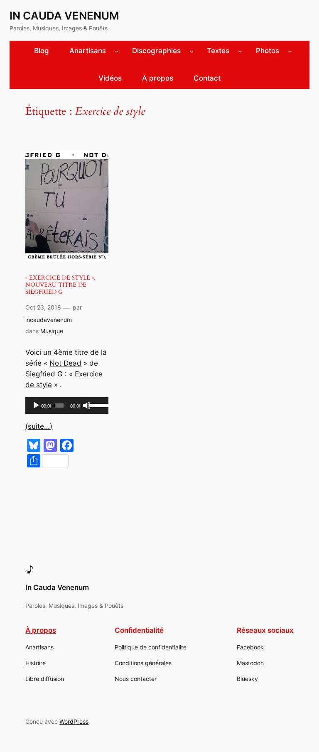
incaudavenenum (48, 319)
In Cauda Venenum (64, 15)
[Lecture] (36, 405)
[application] (66, 405)
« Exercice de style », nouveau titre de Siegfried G (60, 285)
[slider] (96, 404)
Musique (51, 330)
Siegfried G (44, 374)
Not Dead (65, 363)
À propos (40, 630)
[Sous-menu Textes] (240, 51)
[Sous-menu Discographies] (191, 51)
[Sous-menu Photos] (290, 51)
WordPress (73, 721)
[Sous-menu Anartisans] (117, 51)
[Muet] (87, 405)
